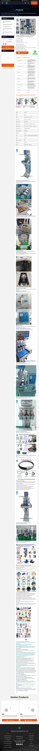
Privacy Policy (31, 745)
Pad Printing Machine (11, 13)
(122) (7, 22)
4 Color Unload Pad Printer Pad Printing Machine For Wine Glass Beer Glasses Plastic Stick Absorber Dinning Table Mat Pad (28, 716)
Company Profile (31, 735)
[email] (5, 44)
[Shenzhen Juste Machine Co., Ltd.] (7, 3)
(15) (7, 33)
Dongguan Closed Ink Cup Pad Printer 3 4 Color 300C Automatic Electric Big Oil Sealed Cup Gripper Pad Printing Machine (10, 716)
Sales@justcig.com (26, 0)
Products (6, 13)
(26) (7, 26)
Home (2, 13)
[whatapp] (3, 44)
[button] (18, 33)
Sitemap (31, 743)
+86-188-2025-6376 (34, 0)
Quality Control (31, 739)
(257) (7, 24)
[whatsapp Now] (35, 54)
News (31, 741)
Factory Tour (31, 737)
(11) (7, 29)
